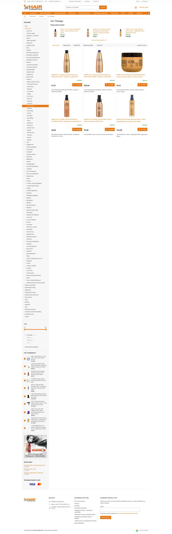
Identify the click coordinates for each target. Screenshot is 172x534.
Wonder (29, 140)
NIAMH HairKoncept (32, 210)
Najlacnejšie (66, 45)
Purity (28, 120)
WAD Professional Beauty (34, 275)
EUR (137, 1)
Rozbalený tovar (29, 314)
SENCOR (29, 251)
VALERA (29, 268)
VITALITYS (29, 270)
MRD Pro (29, 207)
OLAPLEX (29, 217)
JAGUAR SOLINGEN (32, 166)
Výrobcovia (28, 28)
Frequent (29, 101)
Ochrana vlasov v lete (30, 469)
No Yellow (30, 115)
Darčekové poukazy (30, 309)
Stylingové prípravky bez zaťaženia (33, 473)
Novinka (30, 340)
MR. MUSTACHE (31, 205)
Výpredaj (27, 304)
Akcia (29, 337)
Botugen (29, 89)
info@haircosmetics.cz (57, 501)
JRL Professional (31, 171)
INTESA (29, 161)
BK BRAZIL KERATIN (32, 55)
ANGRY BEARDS (31, 40)
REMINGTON (30, 234)
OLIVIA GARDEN (31, 219)
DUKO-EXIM (30, 77)
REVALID (29, 239)
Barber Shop (28, 297)
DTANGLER (30, 74)
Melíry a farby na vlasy (33, 81)
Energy (29, 94)
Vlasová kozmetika (30, 285)
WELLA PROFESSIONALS (34, 280)
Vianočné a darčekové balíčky (33, 311)
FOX (28, 142)
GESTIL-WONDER (31, 147)
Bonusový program (75, 1)
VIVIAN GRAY (30, 273)
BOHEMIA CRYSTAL (32, 60)
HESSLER (29, 156)
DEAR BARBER (31, 69)
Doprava (87, 1)
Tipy (26, 307)
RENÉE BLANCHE (31, 236)
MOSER (29, 202)
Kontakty (96, 1)
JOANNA (29, 169)
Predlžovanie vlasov (30, 292)
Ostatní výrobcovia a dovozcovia (36, 282)
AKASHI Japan (31, 33)
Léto (26, 26)
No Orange (30, 110)
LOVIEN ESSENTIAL (32, 190)
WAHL (28, 278)
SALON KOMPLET (32, 246)
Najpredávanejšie (88, 45)
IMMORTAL (30, 159)
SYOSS (28, 263)
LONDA (29, 188)
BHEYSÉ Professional (32, 52)
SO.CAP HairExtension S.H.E (34, 258)
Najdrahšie (77, 45)
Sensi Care (30, 125)
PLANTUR (29, 224)
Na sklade (31, 335)
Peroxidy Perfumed (32, 84)
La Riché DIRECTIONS (33, 186)
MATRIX (29, 198)
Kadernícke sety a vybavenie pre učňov (34, 465)
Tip (29, 342)
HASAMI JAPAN (31, 154)
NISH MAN (30, 212)
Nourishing (30, 118)
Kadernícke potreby (30, 287)
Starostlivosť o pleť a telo (32, 295)
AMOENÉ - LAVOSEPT (33, 35)
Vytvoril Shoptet (143, 530)
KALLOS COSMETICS (32, 173)
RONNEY (29, 244)
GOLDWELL (30, 149)
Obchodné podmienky (80, 508)
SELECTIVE (30, 249)
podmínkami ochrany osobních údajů (127, 513)
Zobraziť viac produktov (98, 40)
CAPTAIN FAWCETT (32, 67)
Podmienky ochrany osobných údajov (84, 514)
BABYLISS (29, 43)
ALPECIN (29, 31)
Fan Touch (30, 96)
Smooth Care (30, 127)
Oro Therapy (30, 106)
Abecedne (99, 45)
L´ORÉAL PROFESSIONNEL (34, 183)
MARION (29, 193)
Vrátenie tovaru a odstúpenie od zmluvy (85, 521)
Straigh (29, 130)
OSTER (28, 222)
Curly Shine (30, 91)
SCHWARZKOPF (31, 253)
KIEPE (28, 178)
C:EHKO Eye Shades (32, 65)
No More (29, 108)
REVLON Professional (33, 241)
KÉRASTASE (30, 176)
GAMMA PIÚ (30, 144)
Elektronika (28, 290)
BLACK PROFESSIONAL (33, 57)
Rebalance (30, 123)
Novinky (27, 302)
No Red (29, 113)
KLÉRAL (29, 181)
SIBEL (28, 256)
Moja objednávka (79, 523)
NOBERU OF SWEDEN (33, 215)
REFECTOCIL (30, 232)
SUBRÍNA (29, 261)
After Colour (30, 86)
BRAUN (29, 62)
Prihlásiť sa (106, 517)
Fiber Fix (29, 98)
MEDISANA (30, 200)
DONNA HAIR (30, 72)
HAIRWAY (29, 152)
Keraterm (29, 103)
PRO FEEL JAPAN (31, 227)
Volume (29, 137)
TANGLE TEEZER (31, 265)
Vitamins (29, 135)
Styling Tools (30, 132)
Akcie (26, 299)
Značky (27, 316)
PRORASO (29, 229)
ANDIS (28, 38)
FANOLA (29, 79)
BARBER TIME (30, 45)
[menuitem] (25, 13)
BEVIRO (29, 50)
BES (28, 48)
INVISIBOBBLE (31, 164)
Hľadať (103, 7)
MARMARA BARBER (32, 195)
